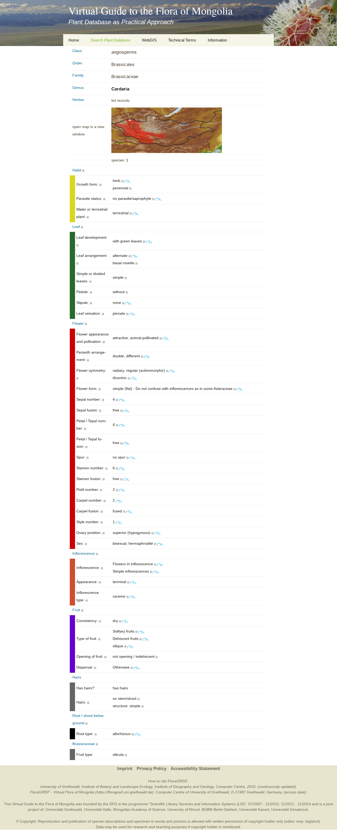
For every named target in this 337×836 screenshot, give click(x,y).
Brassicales (123, 64)
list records (120, 100)
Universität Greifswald (64, 809)
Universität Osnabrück (289, 809)
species (117, 160)
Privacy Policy (151, 768)
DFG (113, 804)
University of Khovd (183, 809)
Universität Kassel (254, 809)
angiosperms (124, 52)
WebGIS (149, 40)
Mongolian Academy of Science (139, 809)
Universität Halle (97, 809)
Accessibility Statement (195, 768)
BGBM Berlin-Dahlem (219, 809)
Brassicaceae (124, 76)
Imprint (124, 768)
